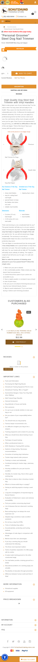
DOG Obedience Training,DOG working (17, 446)
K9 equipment (9, 591)
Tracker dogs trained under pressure (16, 457)
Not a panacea (9, 407)
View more (8, 369)
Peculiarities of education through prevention (19, 571)
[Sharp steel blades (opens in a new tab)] (16, 144)
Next (36, 329)
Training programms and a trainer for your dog (19, 432)
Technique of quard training (13, 440)
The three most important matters (15, 547)
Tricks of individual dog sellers (14, 525)
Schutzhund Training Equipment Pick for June (19, 387)
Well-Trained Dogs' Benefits (13, 398)
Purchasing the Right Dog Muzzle (15, 384)
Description (19, 86)
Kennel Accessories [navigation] (11, 26)
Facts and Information (12, 381)
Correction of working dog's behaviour (17, 454)
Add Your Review (19, 78)
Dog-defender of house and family (15, 404)
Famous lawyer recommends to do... (16, 423)
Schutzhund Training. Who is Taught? (16, 390)
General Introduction (11, 401)
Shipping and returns (19, 90)
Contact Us (22, 17)
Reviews (19, 94)
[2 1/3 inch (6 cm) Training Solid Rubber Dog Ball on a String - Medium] (19, 318)
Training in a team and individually (15, 460)
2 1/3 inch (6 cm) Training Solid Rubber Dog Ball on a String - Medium (19, 333)
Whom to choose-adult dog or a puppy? (17, 484)
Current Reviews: (6, 78)
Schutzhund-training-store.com (24, 647)
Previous (2, 329)
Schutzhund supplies (11, 588)
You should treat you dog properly (15, 420)
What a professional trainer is (14, 443)
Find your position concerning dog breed (17, 503)
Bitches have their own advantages (16, 538)
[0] (32, 14)
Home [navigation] (4, 27)
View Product (21, 342)
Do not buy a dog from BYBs (14, 522)
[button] (5, 657)
